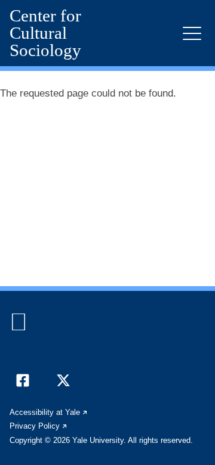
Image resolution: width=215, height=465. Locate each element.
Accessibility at (49, 412)
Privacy (39, 425)
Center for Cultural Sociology (45, 33)
